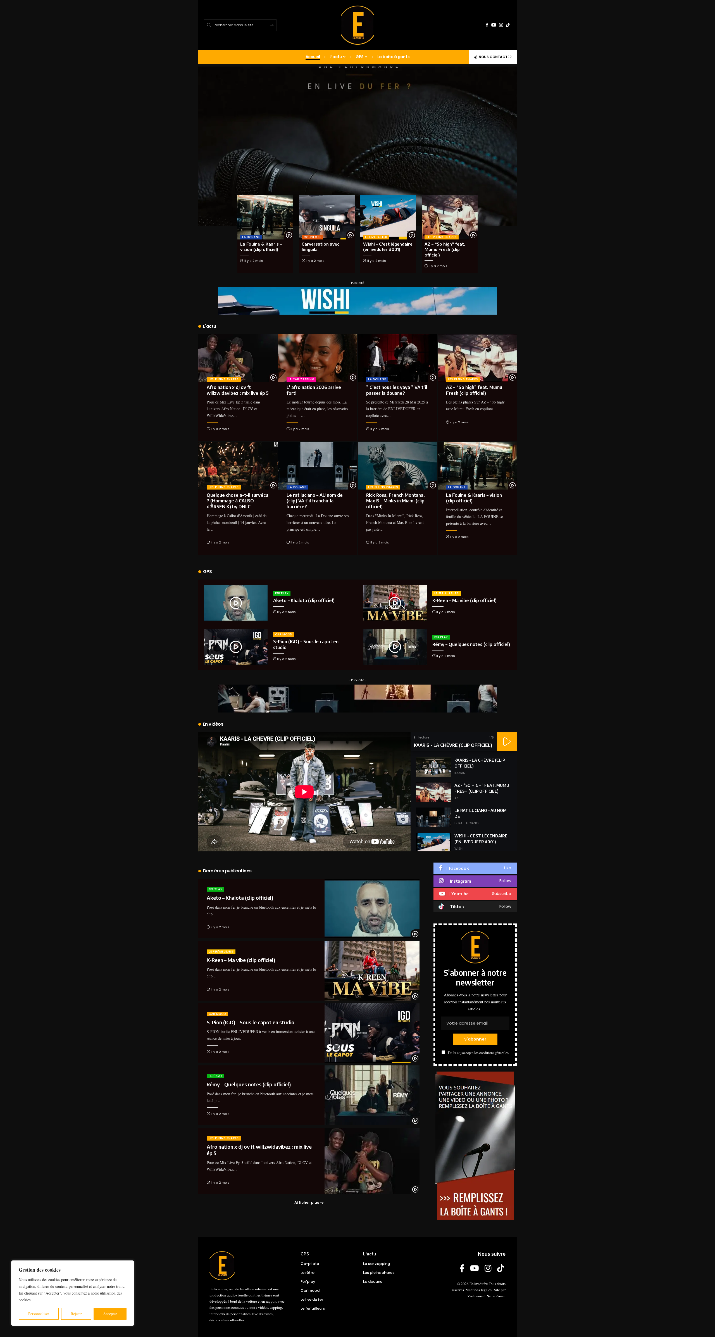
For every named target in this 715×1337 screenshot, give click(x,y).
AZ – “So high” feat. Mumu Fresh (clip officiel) (445, 249)
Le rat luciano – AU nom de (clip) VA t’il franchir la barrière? (315, 501)
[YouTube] (494, 25)
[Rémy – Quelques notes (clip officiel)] (395, 646)
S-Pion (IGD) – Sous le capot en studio (250, 1022)
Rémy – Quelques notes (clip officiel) (471, 644)
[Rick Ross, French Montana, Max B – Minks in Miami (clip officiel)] (397, 465)
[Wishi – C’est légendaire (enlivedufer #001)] (388, 217)
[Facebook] (487, 25)
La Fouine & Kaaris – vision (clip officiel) (261, 246)
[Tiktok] (475, 907)
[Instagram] (501, 25)
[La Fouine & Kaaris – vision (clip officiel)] (265, 217)
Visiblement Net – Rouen (486, 1295)
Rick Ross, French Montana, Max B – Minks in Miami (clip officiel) (395, 501)
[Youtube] (475, 894)
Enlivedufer (478, 1283)
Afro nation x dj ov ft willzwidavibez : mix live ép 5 (238, 390)
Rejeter (76, 1313)
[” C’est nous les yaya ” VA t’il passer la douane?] (397, 358)
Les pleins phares (441, 237)
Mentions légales (479, 1289)
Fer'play (282, 593)
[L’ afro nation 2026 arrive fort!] (318, 358)
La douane (251, 237)
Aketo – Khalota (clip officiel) (304, 600)
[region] (72, 1293)
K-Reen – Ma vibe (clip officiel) (464, 600)
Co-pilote (312, 237)
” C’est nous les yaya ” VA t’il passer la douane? (396, 390)
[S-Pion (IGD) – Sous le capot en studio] (236, 646)
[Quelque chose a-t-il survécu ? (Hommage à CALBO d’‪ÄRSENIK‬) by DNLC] (238, 465)
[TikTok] (507, 25)
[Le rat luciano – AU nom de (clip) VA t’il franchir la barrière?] (318, 465)
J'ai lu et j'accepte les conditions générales (478, 1052)
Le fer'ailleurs (446, 593)
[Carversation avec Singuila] (327, 217)
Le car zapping (301, 379)
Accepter (110, 1313)
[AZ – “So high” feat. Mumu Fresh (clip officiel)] (450, 217)
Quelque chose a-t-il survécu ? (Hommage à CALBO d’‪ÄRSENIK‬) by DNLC (237, 501)
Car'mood (283, 634)
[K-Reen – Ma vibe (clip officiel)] (395, 603)
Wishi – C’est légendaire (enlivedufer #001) (388, 246)
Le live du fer (376, 237)
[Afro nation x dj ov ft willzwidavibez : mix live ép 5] (238, 358)
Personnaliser (38, 1313)
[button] (507, 741)
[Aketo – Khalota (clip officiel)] (236, 603)
